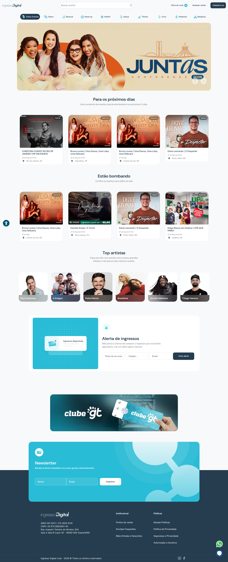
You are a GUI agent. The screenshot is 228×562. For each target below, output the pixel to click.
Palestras (183, 17)
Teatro (50, 17)
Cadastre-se (218, 5)
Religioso (202, 17)
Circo (164, 17)
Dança (126, 17)
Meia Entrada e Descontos (129, 468)
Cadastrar (110, 414)
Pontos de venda (124, 454)
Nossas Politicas (162, 454)
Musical (69, 17)
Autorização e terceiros (165, 475)
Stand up (88, 17)
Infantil (107, 17)
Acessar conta (199, 5)
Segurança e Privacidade (166, 468)
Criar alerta (184, 288)
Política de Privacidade (165, 461)
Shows (145, 17)
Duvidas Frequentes (126, 461)
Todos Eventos (32, 17)
